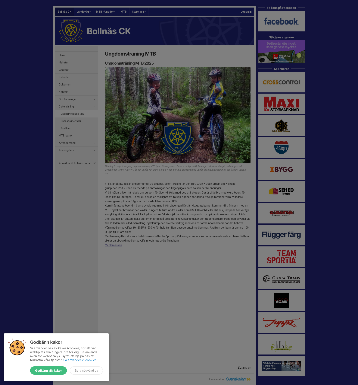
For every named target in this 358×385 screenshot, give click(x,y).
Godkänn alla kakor (48, 370)
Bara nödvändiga (86, 370)
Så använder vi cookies (79, 360)
